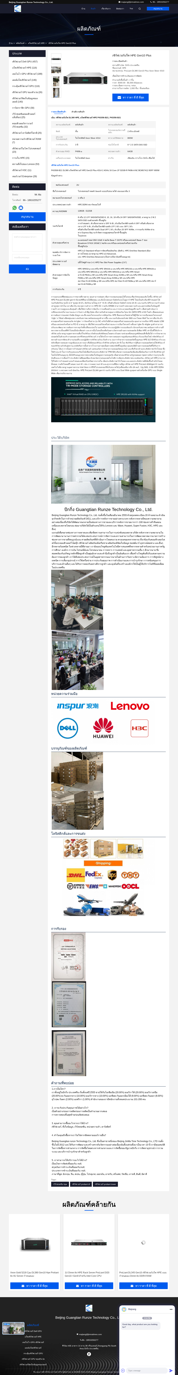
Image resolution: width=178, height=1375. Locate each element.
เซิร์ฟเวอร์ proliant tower (105, 1184)
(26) (27, 92)
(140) (25, 100)
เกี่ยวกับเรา (106, 9)
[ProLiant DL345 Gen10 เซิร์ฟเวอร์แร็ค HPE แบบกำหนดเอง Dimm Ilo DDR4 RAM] (89, 1242)
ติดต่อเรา (120, 9)
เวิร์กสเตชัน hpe (60, 1184)
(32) (22, 125)
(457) (25, 61)
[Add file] (123, 1370)
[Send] (171, 1370)
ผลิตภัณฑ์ (20, 43)
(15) (20, 158)
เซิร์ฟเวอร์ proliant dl (81, 1184)
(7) (26, 141)
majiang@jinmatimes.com (132, 2)
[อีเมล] (21, 208)
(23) (26, 150)
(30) (23, 108)
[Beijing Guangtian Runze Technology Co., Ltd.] (17, 8)
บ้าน (83, 9)
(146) (24, 80)
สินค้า (93, 9)
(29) (24, 176)
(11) (21, 170)
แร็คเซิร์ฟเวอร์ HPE (36, 43)
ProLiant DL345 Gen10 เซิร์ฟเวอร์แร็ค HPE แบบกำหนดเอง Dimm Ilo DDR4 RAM (88, 1274)
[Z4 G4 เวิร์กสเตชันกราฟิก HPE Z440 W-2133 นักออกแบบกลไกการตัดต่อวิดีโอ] (143, 1242)
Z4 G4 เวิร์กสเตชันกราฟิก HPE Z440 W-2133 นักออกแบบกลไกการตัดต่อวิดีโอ (143, 1274)
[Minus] (171, 1309)
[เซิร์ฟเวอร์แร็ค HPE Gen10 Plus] (85, 76)
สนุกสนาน (158, 9)
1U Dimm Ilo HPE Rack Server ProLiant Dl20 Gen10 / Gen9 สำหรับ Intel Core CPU (32, 1274)
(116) (24, 68)
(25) (23, 116)
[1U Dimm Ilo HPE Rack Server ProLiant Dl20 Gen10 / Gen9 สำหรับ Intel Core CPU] (34, 1242)
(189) (27, 74)
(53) (25, 164)
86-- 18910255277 (160, 2)
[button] (56, 96)
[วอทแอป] (14, 208)
